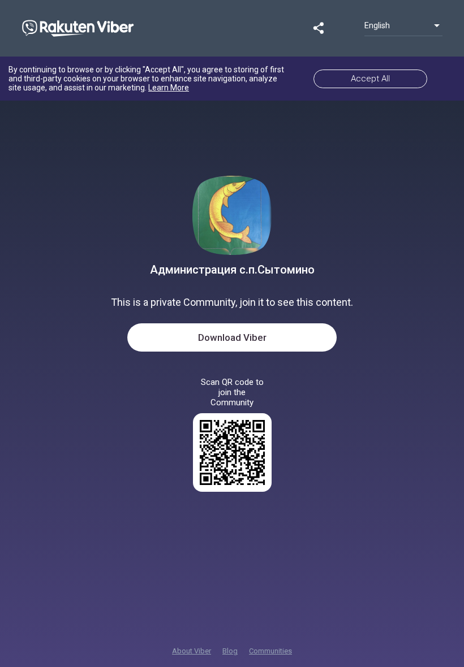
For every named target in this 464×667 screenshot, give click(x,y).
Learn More (168, 87)
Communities (270, 651)
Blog (230, 651)
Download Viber (232, 337)
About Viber (191, 651)
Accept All (370, 78)
